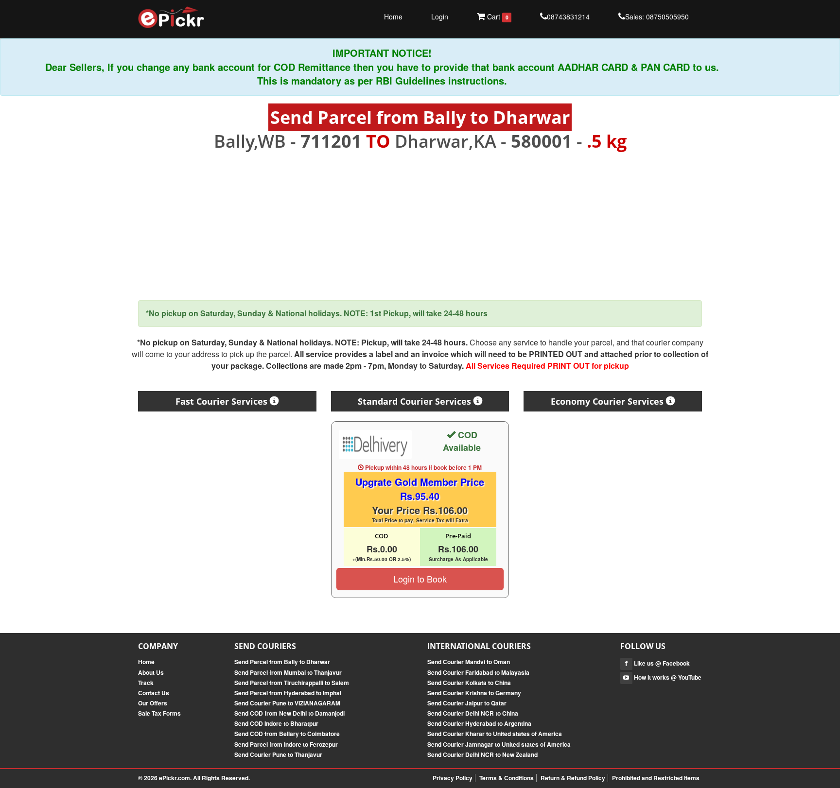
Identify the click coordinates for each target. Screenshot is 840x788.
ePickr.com (174, 777)
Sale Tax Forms (159, 713)
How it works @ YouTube (666, 677)
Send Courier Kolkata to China (469, 682)
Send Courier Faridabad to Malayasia (478, 672)
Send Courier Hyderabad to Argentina (479, 723)
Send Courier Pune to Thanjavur (278, 754)
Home (393, 16)
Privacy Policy (452, 777)
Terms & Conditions (506, 777)
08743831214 (568, 16)
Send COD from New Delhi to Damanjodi (289, 713)
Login (439, 16)
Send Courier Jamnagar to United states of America (499, 744)
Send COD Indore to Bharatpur (276, 723)
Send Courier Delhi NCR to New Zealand (482, 754)
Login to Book (420, 578)
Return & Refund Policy (573, 777)
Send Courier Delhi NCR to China (472, 713)
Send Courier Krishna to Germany (474, 692)
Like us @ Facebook (661, 663)
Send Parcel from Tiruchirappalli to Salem (291, 682)
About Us (151, 672)
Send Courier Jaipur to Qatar (467, 703)
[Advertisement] (420, 226)
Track (146, 682)
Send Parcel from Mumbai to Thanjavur (288, 672)
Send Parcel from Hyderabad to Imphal (287, 692)
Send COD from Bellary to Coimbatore (287, 733)
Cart (496, 16)
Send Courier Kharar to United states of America (494, 733)
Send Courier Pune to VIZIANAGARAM (287, 703)
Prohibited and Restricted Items (656, 777)
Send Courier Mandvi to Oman (468, 661)
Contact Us (153, 692)
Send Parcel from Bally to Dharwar (282, 661)
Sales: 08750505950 (657, 16)
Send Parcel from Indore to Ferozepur (286, 744)
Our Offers (152, 703)
